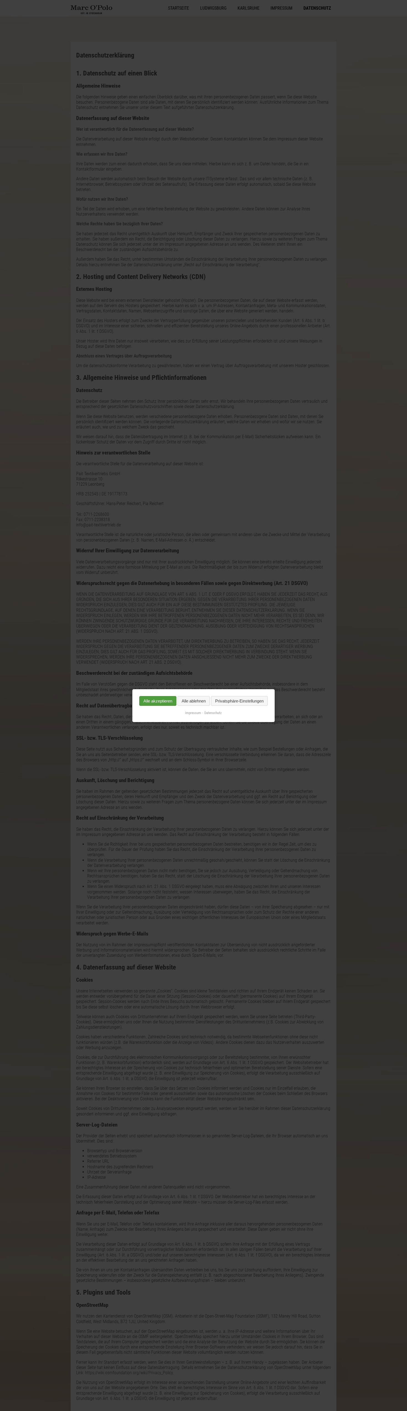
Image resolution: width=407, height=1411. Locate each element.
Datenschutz (213, 713)
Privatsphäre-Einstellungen (239, 701)
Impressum (193, 713)
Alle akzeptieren (157, 701)
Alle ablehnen (194, 701)
